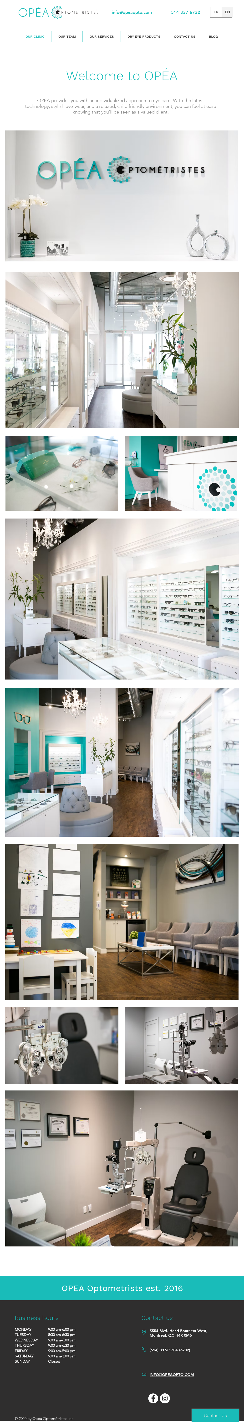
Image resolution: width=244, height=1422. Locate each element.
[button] (66, 36)
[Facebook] (153, 1398)
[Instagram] (165, 1398)
